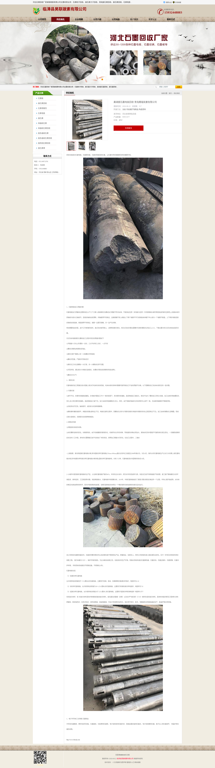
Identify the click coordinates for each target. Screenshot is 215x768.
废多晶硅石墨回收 (45, 138)
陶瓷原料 (142, 109)
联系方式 (171, 19)
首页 (170, 93)
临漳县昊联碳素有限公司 (125, 759)
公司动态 (116, 19)
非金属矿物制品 (132, 109)
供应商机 (60, 19)
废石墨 (40, 118)
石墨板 (40, 98)
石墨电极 (41, 113)
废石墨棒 (41, 148)
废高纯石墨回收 (44, 143)
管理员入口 (130, 762)
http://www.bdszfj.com (73, 740)
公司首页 (42, 19)
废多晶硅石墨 (43, 133)
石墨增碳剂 (42, 108)
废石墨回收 (42, 103)
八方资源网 (116, 762)
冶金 (124, 109)
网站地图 (137, 762)
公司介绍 (97, 19)
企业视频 (79, 19)
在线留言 (128, 128)
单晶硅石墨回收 (44, 128)
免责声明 (123, 762)
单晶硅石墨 (42, 123)
